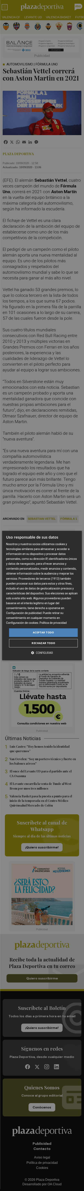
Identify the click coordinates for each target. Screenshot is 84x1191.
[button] (42, 652)
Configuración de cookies (22, 623)
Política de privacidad (53, 623)
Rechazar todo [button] (43, 643)
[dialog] (42, 595)
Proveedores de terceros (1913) (39, 578)
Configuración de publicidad (24, 613)
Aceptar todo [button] (43, 632)
